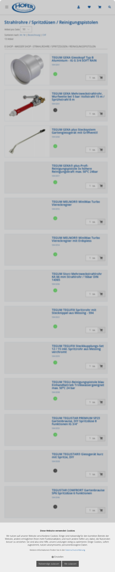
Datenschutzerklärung (75, 550)
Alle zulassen (70, 563)
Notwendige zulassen (49, 563)
